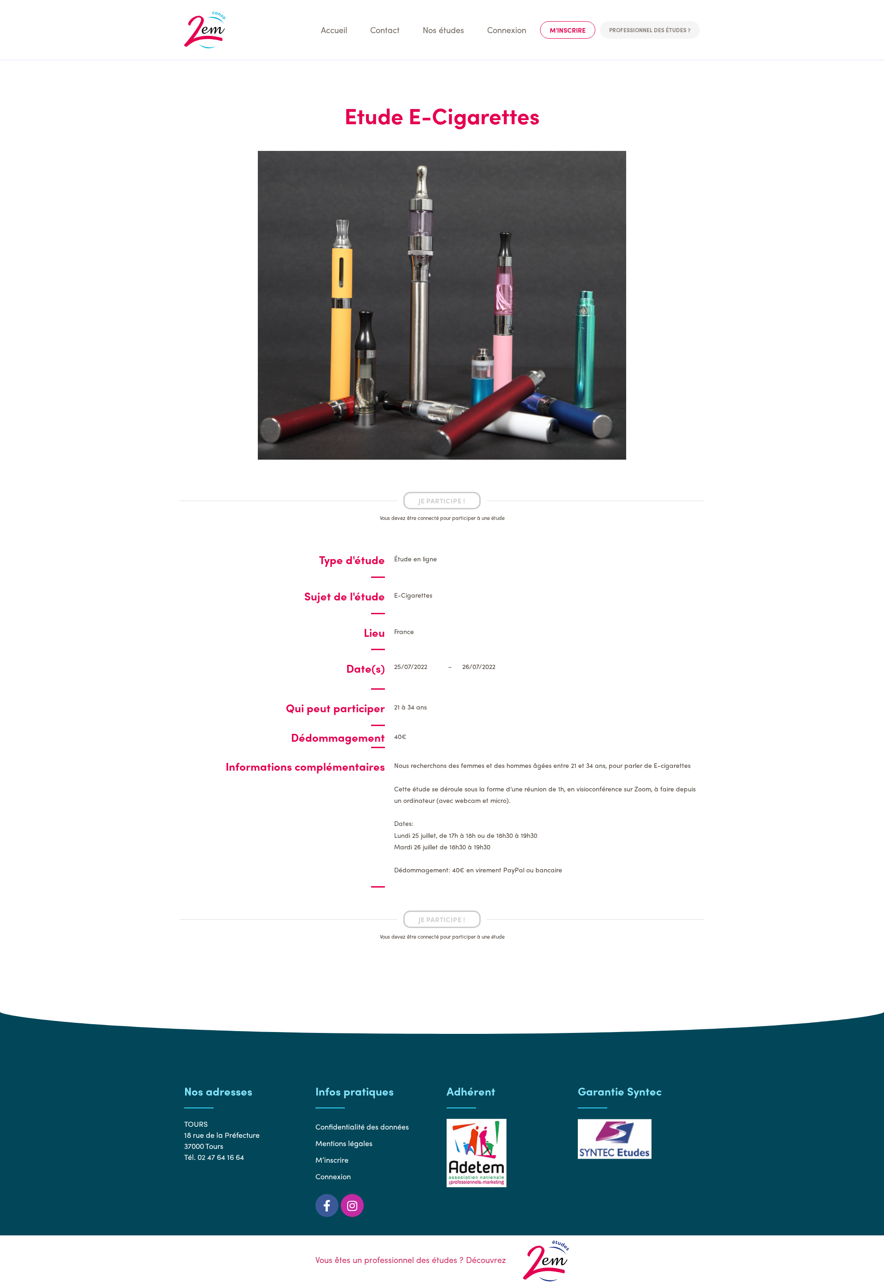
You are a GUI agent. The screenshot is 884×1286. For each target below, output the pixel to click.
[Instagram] (352, 1205)
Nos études (443, 29)
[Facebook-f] (326, 1205)
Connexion (506, 29)
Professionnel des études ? (650, 30)
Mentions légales (343, 1143)
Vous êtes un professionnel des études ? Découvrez (411, 1259)
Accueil (334, 29)
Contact (385, 29)
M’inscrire (568, 30)
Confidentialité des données (362, 1126)
